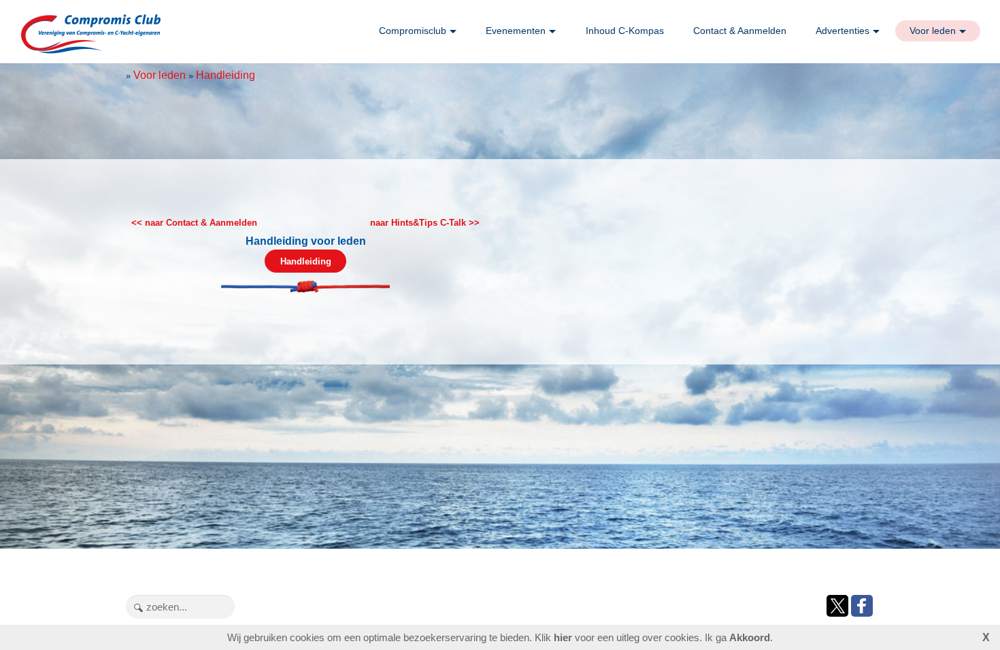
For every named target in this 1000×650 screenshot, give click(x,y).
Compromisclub (412, 30)
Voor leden (933, 30)
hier (563, 637)
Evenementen (516, 30)
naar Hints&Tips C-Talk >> (425, 223)
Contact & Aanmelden (739, 30)
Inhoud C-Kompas (625, 30)
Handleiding (225, 75)
